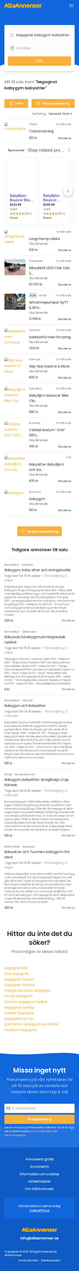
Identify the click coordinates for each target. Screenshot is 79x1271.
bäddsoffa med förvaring (50, 337)
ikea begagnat (16, 973)
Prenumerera (39, 1119)
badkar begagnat (19, 1012)
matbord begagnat (20, 1029)
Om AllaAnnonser (39, 1188)
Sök (39, 60)
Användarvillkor (42, 1131)
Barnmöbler (12, 846)
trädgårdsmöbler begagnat (27, 990)
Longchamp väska (44, 238)
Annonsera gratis (39, 1159)
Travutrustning (41, 131)
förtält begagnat (18, 996)
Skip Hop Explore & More (49, 366)
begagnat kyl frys (19, 1018)
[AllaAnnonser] (23, 5)
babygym (37, 498)
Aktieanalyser (39, 1181)
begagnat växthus (19, 984)
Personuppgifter (15, 1135)
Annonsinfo (39, 1166)
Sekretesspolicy (51, 1260)
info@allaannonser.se (39, 1238)
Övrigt (8, 774)
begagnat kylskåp (19, 1007)
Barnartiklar (12, 565)
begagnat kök (16, 967)
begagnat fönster (19, 979)
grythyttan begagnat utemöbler (31, 1024)
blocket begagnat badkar (26, 1001)
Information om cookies (39, 1174)
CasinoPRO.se (39, 1210)
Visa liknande (38, 243)
